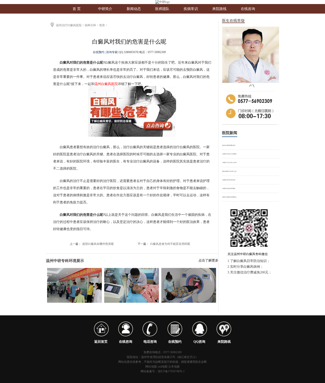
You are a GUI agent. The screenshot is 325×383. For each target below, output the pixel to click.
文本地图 (174, 366)
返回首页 (101, 341)
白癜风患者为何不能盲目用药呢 (170, 244)
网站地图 (151, 366)
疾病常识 (191, 9)
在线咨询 (248, 9)
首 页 (77, 9)
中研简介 (105, 9)
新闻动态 (134, 9)
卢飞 (252, 85)
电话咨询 (150, 341)
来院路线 (219, 9)
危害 (102, 25)
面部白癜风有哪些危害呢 (98, 244)
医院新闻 (229, 133)
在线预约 (99, 52)
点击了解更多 (208, 260)
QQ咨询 (199, 341)
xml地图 (162, 366)
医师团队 (162, 9)
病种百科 (90, 25)
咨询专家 (112, 52)
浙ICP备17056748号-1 (171, 371)
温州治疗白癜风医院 (69, 25)
